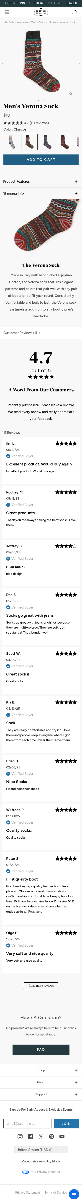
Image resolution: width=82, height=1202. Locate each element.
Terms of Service (56, 1192)
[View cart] (75, 12)
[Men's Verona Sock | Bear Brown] (64, 142)
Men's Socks (39, 22)
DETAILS (71, 3)
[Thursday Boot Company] (41, 12)
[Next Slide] (78, 62)
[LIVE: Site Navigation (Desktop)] (7, 12)
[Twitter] (41, 1137)
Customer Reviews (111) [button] (21, 333)
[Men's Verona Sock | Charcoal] (29, 142)
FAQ (41, 1050)
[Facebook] (30, 1137)
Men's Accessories (15, 22)
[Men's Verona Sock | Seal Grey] (12, 142)
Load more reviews (41, 985)
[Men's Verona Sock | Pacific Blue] (46, 142)
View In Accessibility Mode (41, 1161)
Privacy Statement (27, 1192)
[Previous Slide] (3, 62)
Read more (35, 911)
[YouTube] (61, 1137)
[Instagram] (20, 1137)
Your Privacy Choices (44, 1172)
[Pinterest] (51, 1137)
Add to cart (41, 159)
